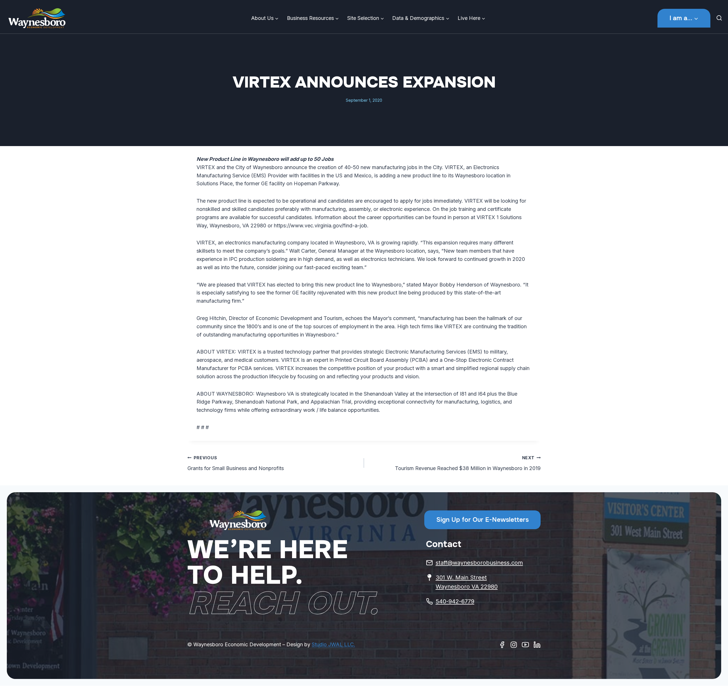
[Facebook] (502, 644)
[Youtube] (525, 644)
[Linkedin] (537, 644)
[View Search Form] (720, 18)
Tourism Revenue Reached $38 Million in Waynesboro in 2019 (468, 463)
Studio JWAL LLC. (333, 644)
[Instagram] (513, 644)
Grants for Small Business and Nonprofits (235, 463)
